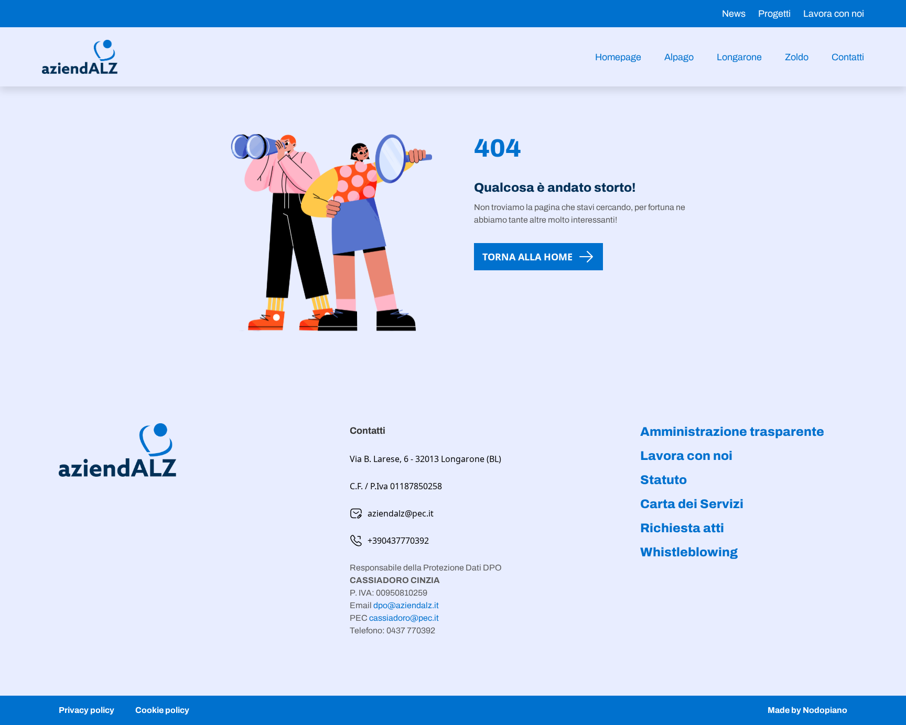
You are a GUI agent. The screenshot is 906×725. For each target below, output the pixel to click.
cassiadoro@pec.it (404, 617)
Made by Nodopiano (807, 710)
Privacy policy (86, 710)
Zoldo (796, 57)
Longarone (739, 57)
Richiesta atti (682, 528)
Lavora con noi (833, 13)
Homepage (618, 57)
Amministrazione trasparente (732, 431)
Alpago (679, 57)
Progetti (774, 13)
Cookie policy (162, 710)
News (734, 13)
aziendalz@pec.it (401, 513)
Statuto (663, 480)
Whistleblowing (689, 552)
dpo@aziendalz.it (406, 605)
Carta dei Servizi (691, 504)
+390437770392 (398, 540)
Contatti (848, 57)
